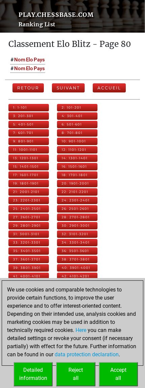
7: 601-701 (23, 133)
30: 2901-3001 (76, 225)
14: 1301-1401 (75, 158)
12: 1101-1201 (74, 149)
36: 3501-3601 (75, 251)
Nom (19, 60)
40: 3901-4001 (76, 268)
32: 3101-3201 (75, 234)
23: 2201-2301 (26, 200)
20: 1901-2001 (75, 183)
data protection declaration (87, 354)
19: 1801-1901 (26, 183)
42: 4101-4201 (75, 276)
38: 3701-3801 (76, 259)
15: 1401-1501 (26, 166)
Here (81, 330)
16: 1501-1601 (74, 166)
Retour (28, 87)
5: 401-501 (23, 124)
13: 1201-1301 (25, 158)
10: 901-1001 (74, 141)
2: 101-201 (71, 107)
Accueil (109, 87)
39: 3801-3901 (27, 268)
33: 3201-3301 (26, 242)
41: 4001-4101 (26, 276)
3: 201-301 (23, 116)
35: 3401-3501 (27, 251)
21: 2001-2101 (26, 192)
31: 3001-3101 (26, 234)
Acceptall (118, 374)
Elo (29, 60)
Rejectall (75, 374)
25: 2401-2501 (27, 209)
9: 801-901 (23, 141)
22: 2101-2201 (75, 192)
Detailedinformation (33, 374)
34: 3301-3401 (76, 242)
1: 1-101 (20, 107)
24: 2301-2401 (76, 200)
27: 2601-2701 (26, 217)
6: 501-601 (72, 124)
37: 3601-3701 (26, 259)
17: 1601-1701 (25, 175)
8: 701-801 (72, 133)
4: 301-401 (72, 116)
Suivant (68, 87)
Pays (39, 60)
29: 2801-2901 (27, 225)
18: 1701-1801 (75, 175)
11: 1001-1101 (25, 149)
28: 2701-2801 (76, 217)
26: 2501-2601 (75, 209)
